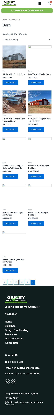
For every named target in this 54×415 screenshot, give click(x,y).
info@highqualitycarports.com (22, 367)
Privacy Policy (11, 398)
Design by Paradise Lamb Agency (21, 393)
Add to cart (10, 82)
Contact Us (11, 343)
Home (5, 20)
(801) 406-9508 (14, 362)
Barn (11, 20)
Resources (11, 334)
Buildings (10, 326)
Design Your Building (16, 330)
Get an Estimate (14, 338)
